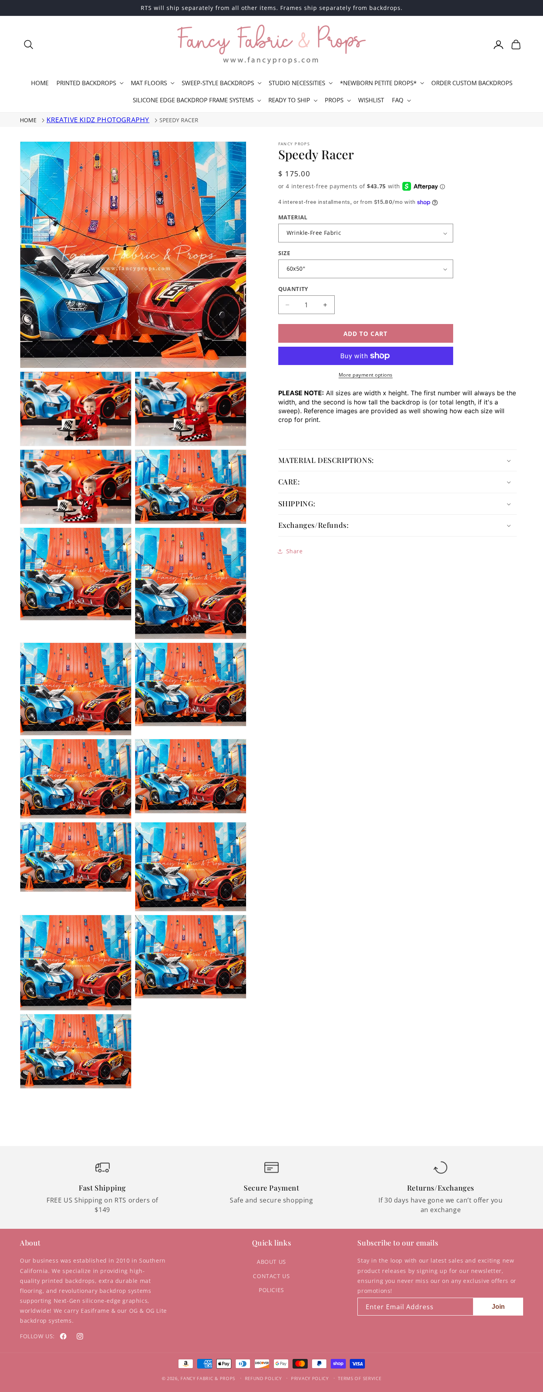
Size (284, 253)
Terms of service (359, 1378)
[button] (28, 44)
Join (498, 1306)
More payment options (366, 374)
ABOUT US (271, 1261)
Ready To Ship (289, 100)
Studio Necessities (297, 83)
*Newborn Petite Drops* (378, 83)
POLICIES (271, 1290)
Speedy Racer (178, 120)
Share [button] (294, 551)
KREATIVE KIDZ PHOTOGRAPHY (98, 119)
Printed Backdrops (86, 83)
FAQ (397, 100)
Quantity (293, 289)
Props (334, 100)
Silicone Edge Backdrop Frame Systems (193, 100)
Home (28, 120)
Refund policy (263, 1378)
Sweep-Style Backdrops (218, 83)
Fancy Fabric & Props (207, 1378)
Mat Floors (149, 83)
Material (293, 217)
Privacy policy (310, 1378)
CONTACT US (271, 1276)
